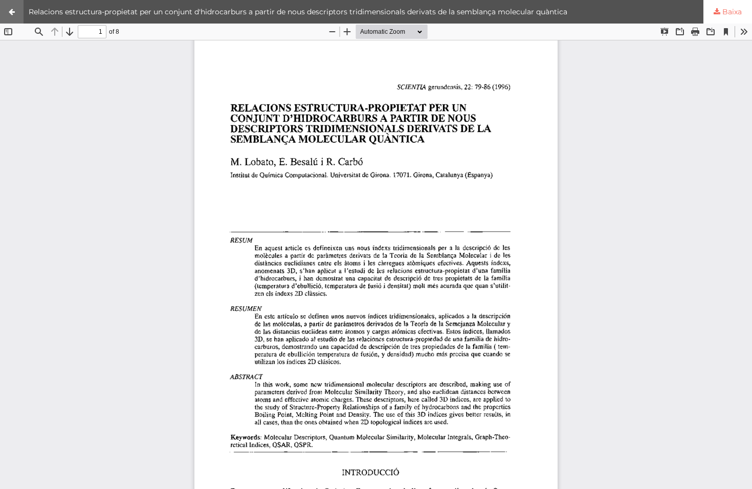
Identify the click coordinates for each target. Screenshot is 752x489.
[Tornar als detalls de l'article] (12, 12)
